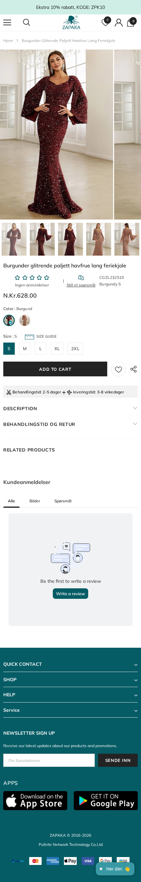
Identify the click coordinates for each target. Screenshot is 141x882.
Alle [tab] (11, 500)
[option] (56, 135)
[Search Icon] (33, 22)
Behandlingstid (26, 391)
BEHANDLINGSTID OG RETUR (39, 424)
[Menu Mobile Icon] (7, 23)
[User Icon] (119, 23)
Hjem (8, 40)
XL (57, 348)
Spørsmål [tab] (62, 500)
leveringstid (84, 391)
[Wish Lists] (118, 369)
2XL (75, 348)
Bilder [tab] (35, 500)
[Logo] (71, 22)
